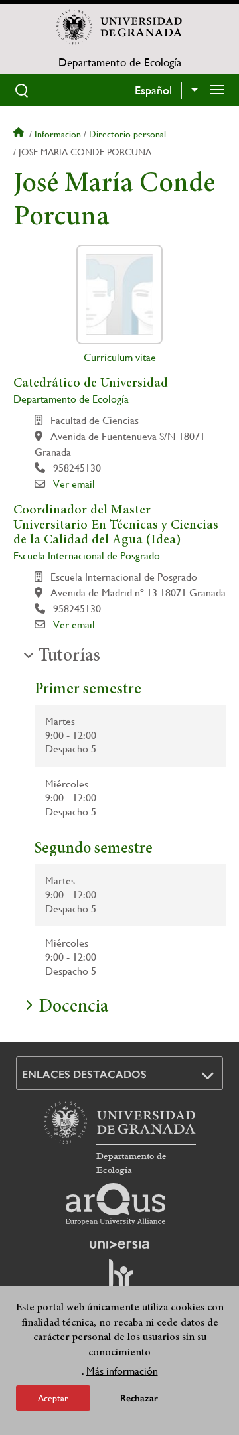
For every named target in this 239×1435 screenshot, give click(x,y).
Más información (122, 1371)
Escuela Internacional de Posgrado (86, 555)
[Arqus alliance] (115, 1204)
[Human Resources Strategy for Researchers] (119, 1279)
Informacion (58, 134)
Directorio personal (127, 134)
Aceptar (53, 1398)
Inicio (20, 134)
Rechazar (139, 1398)
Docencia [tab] (73, 1007)
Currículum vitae (120, 357)
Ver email (74, 484)
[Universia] (119, 1245)
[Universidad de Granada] (119, 27)
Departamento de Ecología (119, 62)
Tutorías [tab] (69, 657)
